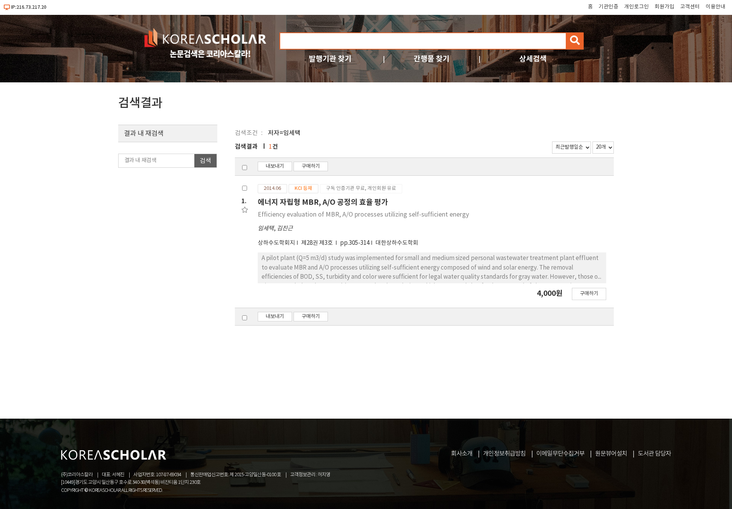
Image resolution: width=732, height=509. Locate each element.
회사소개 (461, 453)
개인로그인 (636, 7)
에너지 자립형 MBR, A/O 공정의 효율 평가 (323, 202)
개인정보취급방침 (504, 453)
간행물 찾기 (431, 59)
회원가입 (664, 7)
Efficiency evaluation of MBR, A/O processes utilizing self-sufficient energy (363, 214)
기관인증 (608, 7)
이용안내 (716, 7)
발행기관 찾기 (330, 59)
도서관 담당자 (654, 453)
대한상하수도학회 (397, 243)
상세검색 (533, 59)
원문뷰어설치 (611, 453)
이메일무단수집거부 (560, 453)
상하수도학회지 (276, 243)
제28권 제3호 (317, 243)
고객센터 (690, 7)
